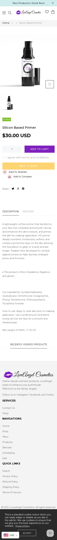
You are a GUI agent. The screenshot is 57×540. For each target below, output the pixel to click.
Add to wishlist (18, 171)
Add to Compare (22, 176)
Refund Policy (10, 481)
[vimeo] (23, 189)
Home (6, 22)
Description (10, 211)
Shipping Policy (10, 487)
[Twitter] (13, 189)
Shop (5, 431)
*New (5, 436)
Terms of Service (11, 492)
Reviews (28, 211)
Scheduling (8, 452)
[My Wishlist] (47, 12)
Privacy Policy (10, 476)
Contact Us (8, 408)
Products (7, 442)
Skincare (7, 447)
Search (6, 470)
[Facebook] (18, 189)
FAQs (5, 413)
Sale (4, 458)
